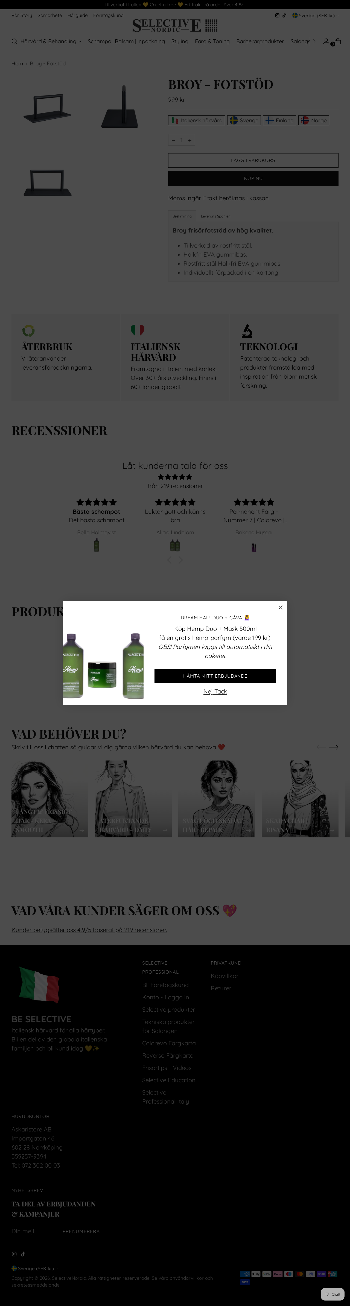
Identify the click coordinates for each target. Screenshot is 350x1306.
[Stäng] (280, 607)
